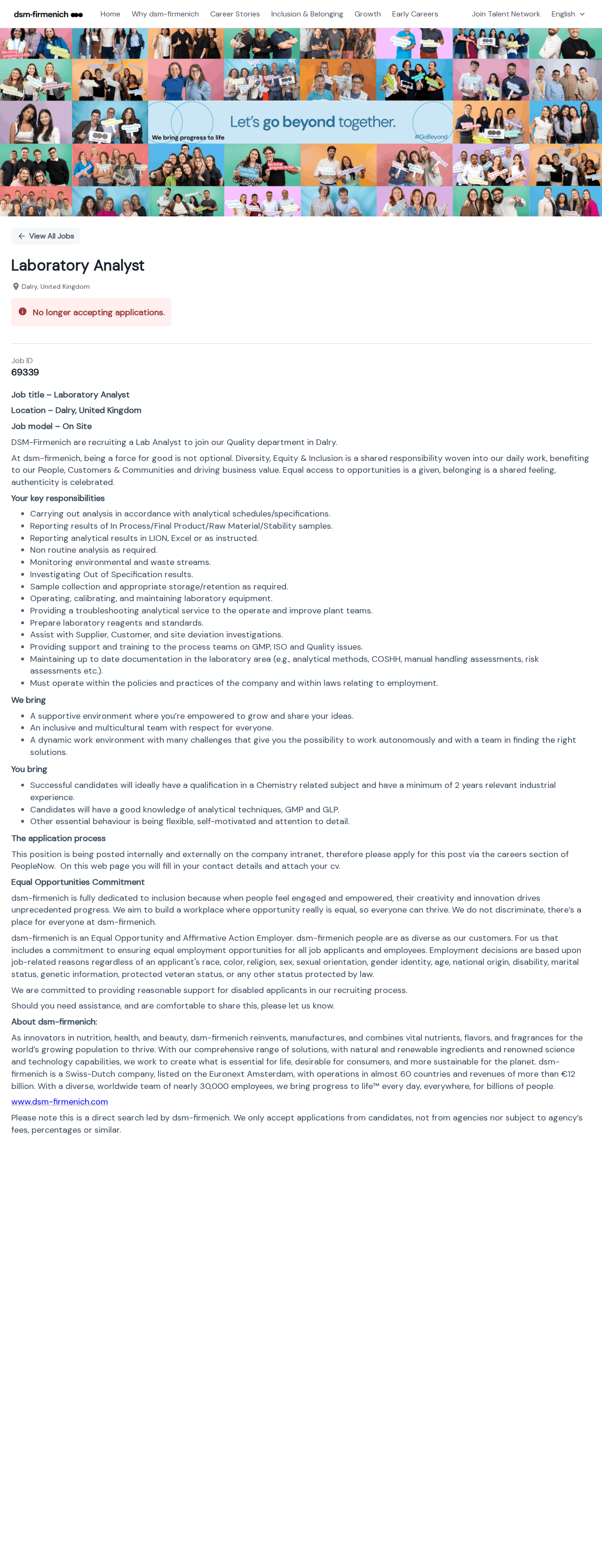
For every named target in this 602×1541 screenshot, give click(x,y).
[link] (48, 14)
